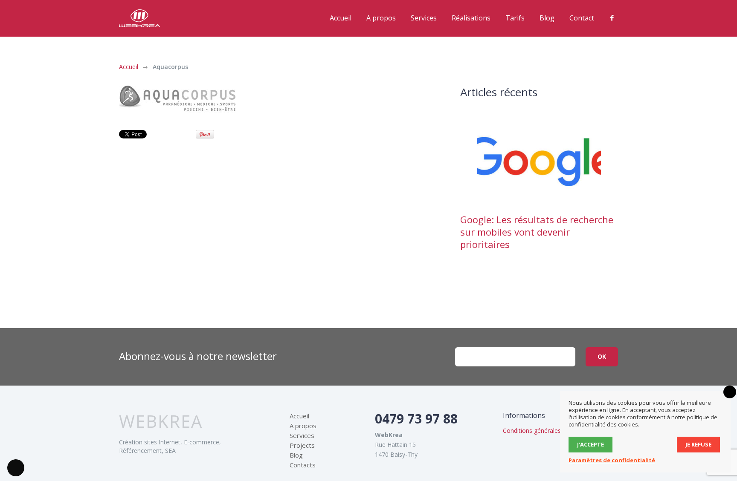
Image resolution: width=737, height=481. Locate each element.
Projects (302, 445)
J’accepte (590, 444)
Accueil (340, 18)
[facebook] (612, 18)
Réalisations (471, 18)
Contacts (303, 465)
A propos (381, 18)
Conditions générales (532, 431)
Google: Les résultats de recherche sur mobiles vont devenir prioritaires (536, 232)
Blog (547, 18)
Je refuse (698, 444)
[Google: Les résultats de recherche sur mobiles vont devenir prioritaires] (539, 161)
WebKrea (161, 422)
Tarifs (515, 18)
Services (424, 18)
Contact (581, 18)
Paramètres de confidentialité (612, 460)
